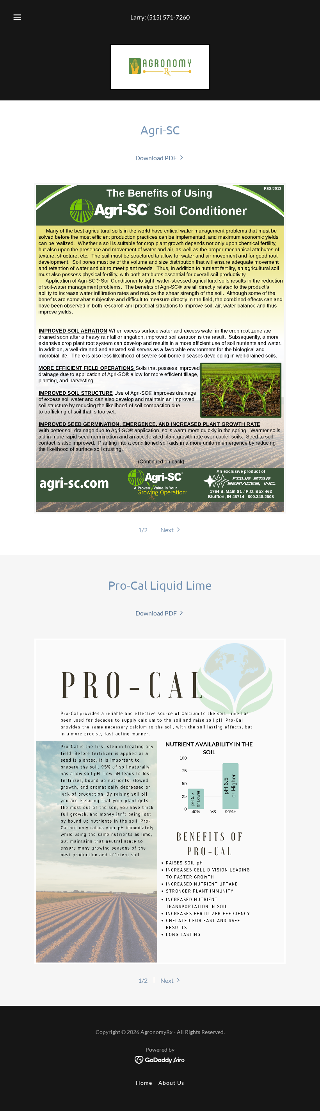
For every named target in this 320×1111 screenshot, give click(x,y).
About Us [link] (171, 1082)
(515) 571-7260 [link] (168, 17)
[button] (22, 17)
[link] (160, 66)
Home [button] (144, 1082)
